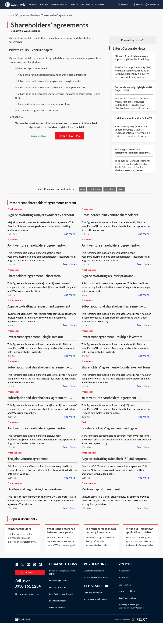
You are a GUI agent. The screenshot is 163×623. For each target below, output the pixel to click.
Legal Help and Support (93, 592)
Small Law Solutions (57, 607)
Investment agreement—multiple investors (112, 337)
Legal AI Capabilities (57, 587)
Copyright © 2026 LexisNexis (25, 30)
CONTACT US (32, 572)
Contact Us (153, 4)
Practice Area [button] (57, 4)
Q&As (120, 189)
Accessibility (124, 577)
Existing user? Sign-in (39, 136)
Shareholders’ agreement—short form (34, 276)
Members (35, 15)
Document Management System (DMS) (62, 572)
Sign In (139, 4)
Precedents (109, 189)
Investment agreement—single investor (35, 337)
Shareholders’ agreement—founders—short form (116, 367)
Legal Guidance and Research (61, 594)
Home (11, 15)
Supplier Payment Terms (94, 571)
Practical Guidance (38, 4)
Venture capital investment (101, 489)
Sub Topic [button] (85, 4)
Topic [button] (72, 4)
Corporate (22, 15)
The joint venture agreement (27, 459)
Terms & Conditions (127, 591)
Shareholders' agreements (57, 15)
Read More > (70, 233)
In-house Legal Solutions (59, 580)
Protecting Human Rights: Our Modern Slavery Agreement (132, 606)
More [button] (98, 4)
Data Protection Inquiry (128, 598)
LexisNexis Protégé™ (57, 601)
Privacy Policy (124, 571)
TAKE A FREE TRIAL (70, 135)
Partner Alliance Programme (95, 577)
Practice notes (95, 189)
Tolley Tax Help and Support (95, 599)
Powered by (132, 39)
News (82, 189)
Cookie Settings (125, 585)
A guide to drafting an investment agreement (38, 306)
